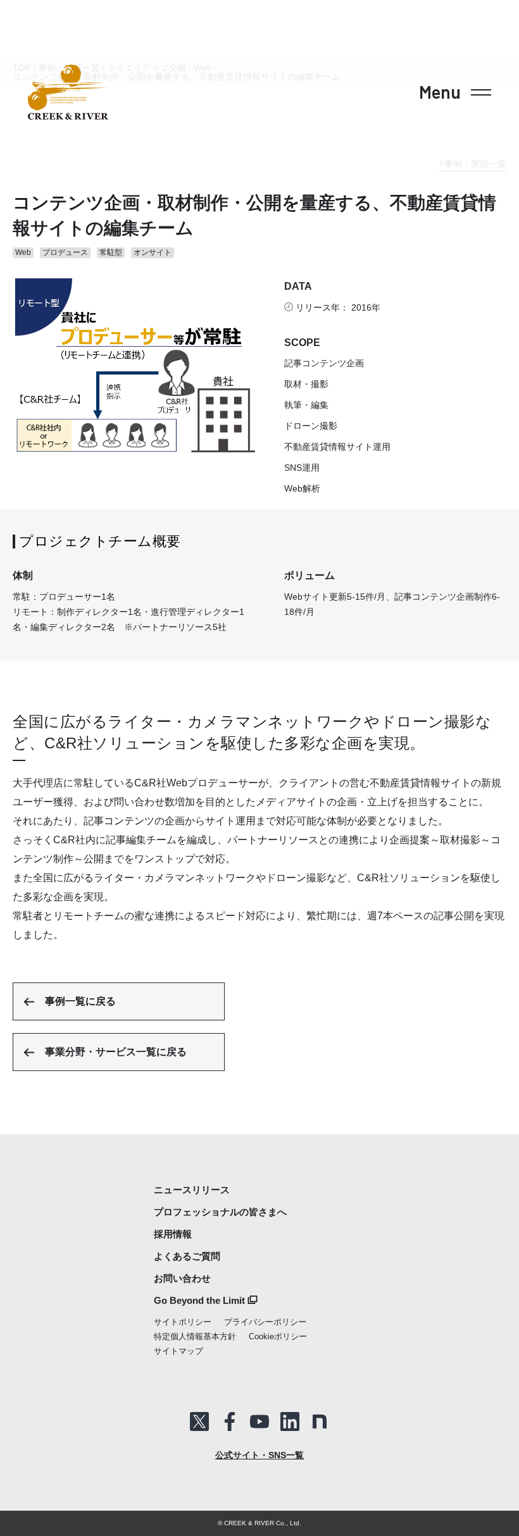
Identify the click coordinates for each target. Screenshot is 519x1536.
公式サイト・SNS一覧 (259, 1455)
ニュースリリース (192, 1189)
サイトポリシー (182, 1322)
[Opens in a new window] (199, 1421)
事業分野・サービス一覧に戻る (116, 1051)
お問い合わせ (182, 1278)
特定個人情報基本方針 (195, 1336)
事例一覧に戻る (80, 1001)
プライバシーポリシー (265, 1322)
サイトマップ (178, 1351)
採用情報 (173, 1234)
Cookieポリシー (278, 1336)
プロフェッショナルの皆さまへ (220, 1211)
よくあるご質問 (187, 1256)
